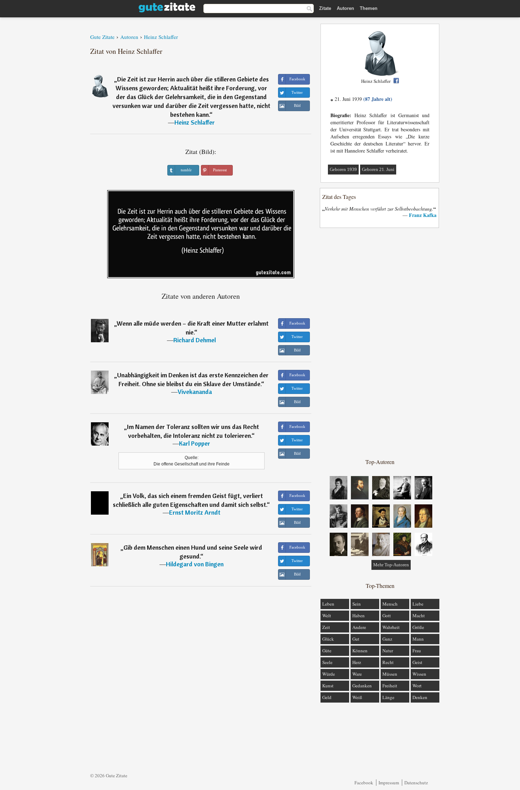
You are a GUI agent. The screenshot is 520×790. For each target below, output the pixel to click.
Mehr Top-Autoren (391, 564)
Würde (328, 674)
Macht (418, 615)
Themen (368, 8)
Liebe (417, 604)
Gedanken (362, 685)
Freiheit (389, 685)
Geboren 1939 (343, 169)
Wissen (419, 674)
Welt (326, 615)
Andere (359, 627)
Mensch (390, 604)
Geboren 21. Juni (378, 169)
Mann (418, 639)
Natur (387, 650)
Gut (355, 639)
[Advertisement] (380, 342)
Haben (358, 615)
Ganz (387, 639)
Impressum (389, 782)
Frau (416, 650)
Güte (326, 650)
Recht (388, 662)
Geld (326, 697)
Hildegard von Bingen (195, 564)
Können (360, 650)
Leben (328, 604)
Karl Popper (194, 443)
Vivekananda (195, 392)
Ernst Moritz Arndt (194, 512)
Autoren (345, 8)
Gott (386, 615)
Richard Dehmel (194, 340)
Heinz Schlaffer (194, 122)
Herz (356, 662)
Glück (328, 639)
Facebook (363, 782)
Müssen (389, 674)
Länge (388, 697)
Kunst (328, 685)
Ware (357, 674)
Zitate (325, 8)
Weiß (357, 697)
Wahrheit (391, 627)
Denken (419, 697)
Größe (418, 627)
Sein (356, 604)
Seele (327, 662)
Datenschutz (416, 782)
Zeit (326, 627)
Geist (417, 662)
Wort (417, 685)
